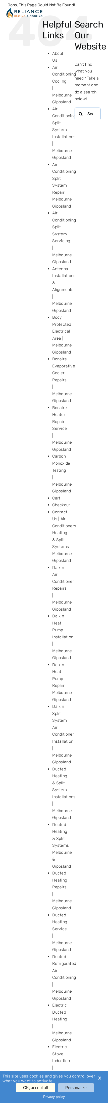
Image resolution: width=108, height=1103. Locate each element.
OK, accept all (35, 1088)
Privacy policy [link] (54, 1097)
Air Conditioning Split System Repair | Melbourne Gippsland (64, 185)
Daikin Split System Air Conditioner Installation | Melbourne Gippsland (63, 734)
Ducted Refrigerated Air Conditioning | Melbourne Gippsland (64, 977)
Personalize (76, 1088)
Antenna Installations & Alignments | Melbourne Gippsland (63, 289)
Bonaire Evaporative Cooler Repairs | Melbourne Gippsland (63, 380)
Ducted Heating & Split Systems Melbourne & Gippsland (62, 845)
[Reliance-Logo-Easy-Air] (24, 9)
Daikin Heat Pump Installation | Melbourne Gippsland (62, 637)
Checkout (61, 505)
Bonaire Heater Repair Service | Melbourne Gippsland (62, 428)
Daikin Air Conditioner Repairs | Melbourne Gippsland (63, 588)
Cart (56, 498)
